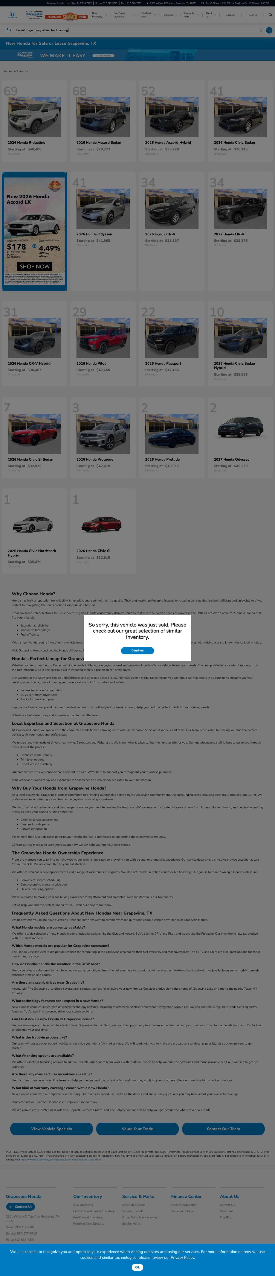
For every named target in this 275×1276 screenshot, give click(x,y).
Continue (137, 651)
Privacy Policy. (183, 1257)
